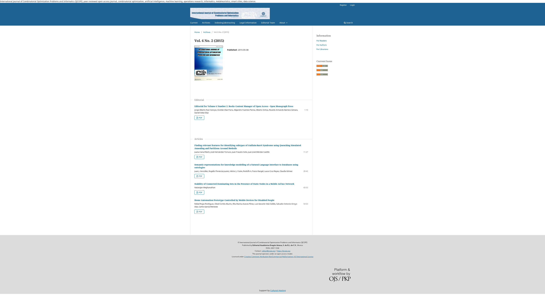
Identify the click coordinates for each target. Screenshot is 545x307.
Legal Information (248, 22)
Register (343, 5)
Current (194, 22)
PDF (200, 117)
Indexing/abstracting (225, 22)
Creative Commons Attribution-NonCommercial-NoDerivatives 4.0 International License (278, 256)
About (282, 22)
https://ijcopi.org (283, 251)
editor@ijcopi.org (268, 251)
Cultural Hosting (278, 290)
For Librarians (322, 49)
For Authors (321, 45)
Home (197, 32)
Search (349, 22)
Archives (206, 22)
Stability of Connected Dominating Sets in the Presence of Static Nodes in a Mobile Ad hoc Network (244, 183)
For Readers (321, 40)
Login (352, 5)
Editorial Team (268, 22)
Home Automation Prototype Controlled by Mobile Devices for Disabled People (234, 200)
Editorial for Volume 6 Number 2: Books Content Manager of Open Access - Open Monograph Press (243, 106)
